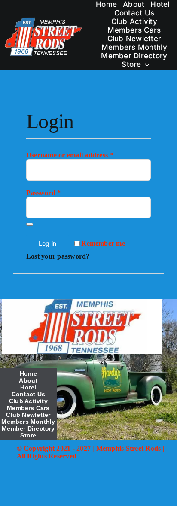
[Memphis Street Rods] (44, 19)
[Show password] (29, 224)
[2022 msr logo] (82, 302)
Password (43, 192)
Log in (47, 243)
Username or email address (69, 155)
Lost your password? (58, 256)
